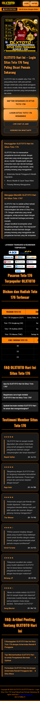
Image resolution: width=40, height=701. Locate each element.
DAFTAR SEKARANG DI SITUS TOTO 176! (20, 102)
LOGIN (26, 3)
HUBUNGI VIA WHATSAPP (20, 130)
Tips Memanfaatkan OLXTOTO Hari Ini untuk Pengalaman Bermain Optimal (19, 658)
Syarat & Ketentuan (26, 694)
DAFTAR (34, 3)
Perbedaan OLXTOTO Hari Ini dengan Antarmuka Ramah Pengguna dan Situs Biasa (20, 671)
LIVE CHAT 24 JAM (20, 124)
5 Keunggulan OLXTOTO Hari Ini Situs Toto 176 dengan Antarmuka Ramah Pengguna (20, 644)
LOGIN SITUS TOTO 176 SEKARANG (21, 114)
